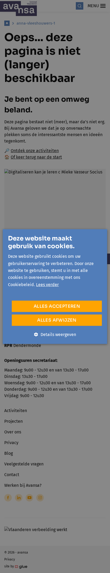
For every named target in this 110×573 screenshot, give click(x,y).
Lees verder (47, 284)
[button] (55, 334)
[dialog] (55, 286)
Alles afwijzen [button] (57, 320)
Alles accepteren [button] (57, 306)
